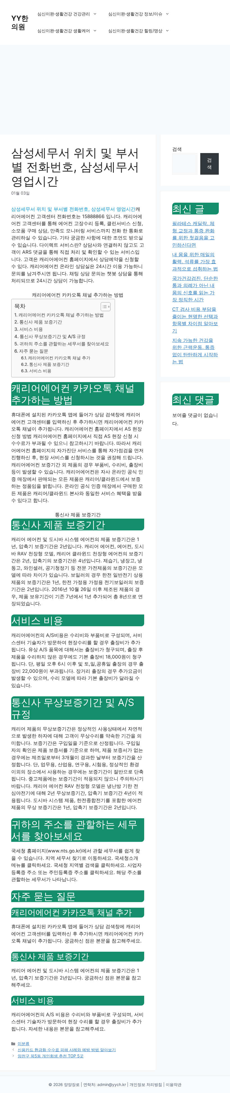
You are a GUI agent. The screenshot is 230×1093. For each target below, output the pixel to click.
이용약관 (173, 1084)
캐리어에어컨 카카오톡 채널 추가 (59, 358)
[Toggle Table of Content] (102, 306)
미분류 (23, 1043)
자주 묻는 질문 (33, 351)
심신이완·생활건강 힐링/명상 (135, 30)
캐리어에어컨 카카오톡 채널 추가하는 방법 (61, 315)
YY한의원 (19, 22)
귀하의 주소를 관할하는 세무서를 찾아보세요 (64, 343)
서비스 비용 (31, 329)
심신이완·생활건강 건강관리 (63, 14)
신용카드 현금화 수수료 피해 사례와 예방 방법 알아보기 (67, 1049)
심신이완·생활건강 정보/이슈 (135, 14)
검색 (177, 149)
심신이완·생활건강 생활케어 (63, 30)
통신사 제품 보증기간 (40, 322)
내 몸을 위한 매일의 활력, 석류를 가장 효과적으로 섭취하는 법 (195, 262)
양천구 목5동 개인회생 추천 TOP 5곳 (51, 1055)
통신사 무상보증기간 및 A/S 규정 (53, 336)
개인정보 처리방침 (146, 1084)
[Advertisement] (115, 87)
